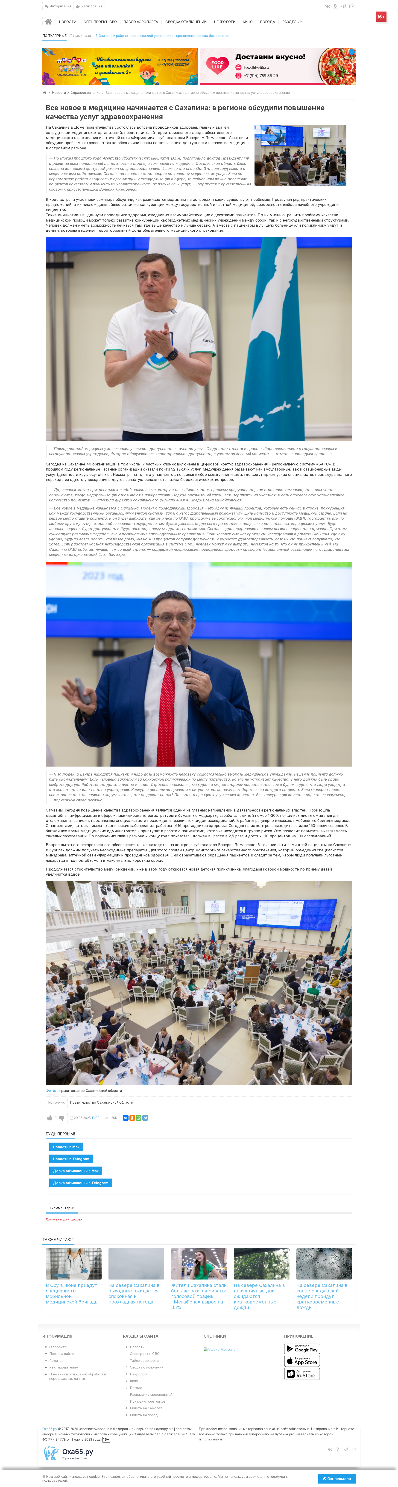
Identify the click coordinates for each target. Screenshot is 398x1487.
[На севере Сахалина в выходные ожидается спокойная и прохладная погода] (136, 1264)
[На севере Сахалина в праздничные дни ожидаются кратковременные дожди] (262, 1264)
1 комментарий (62, 1208)
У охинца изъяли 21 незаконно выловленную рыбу (133, 35)
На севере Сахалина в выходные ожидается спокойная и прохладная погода (134, 1294)
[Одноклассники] (132, 1118)
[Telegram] (145, 1118)
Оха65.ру (49, 1429)
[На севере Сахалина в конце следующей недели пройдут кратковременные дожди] (324, 1264)
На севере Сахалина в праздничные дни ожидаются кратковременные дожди (259, 1296)
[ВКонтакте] (126, 1118)
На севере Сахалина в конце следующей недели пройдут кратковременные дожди (322, 1296)
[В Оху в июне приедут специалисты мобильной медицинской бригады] (74, 1264)
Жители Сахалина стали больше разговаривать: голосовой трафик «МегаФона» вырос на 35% (199, 1296)
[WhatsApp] (138, 1118)
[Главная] (49, 21)
